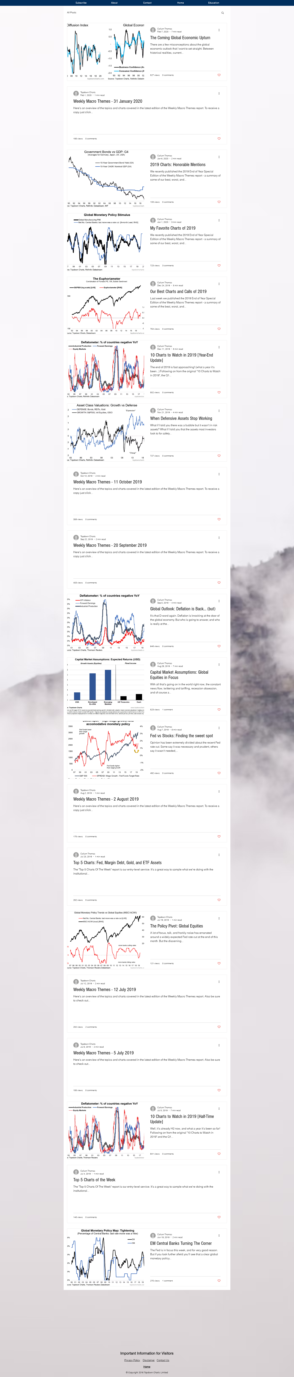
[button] (222, 13)
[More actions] (220, 30)
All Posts (71, 12)
